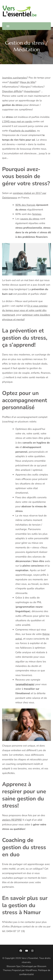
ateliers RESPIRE (12, 820)
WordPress (31, 970)
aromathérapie (25, 684)
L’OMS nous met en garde (17, 121)
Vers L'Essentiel (29, 958)
